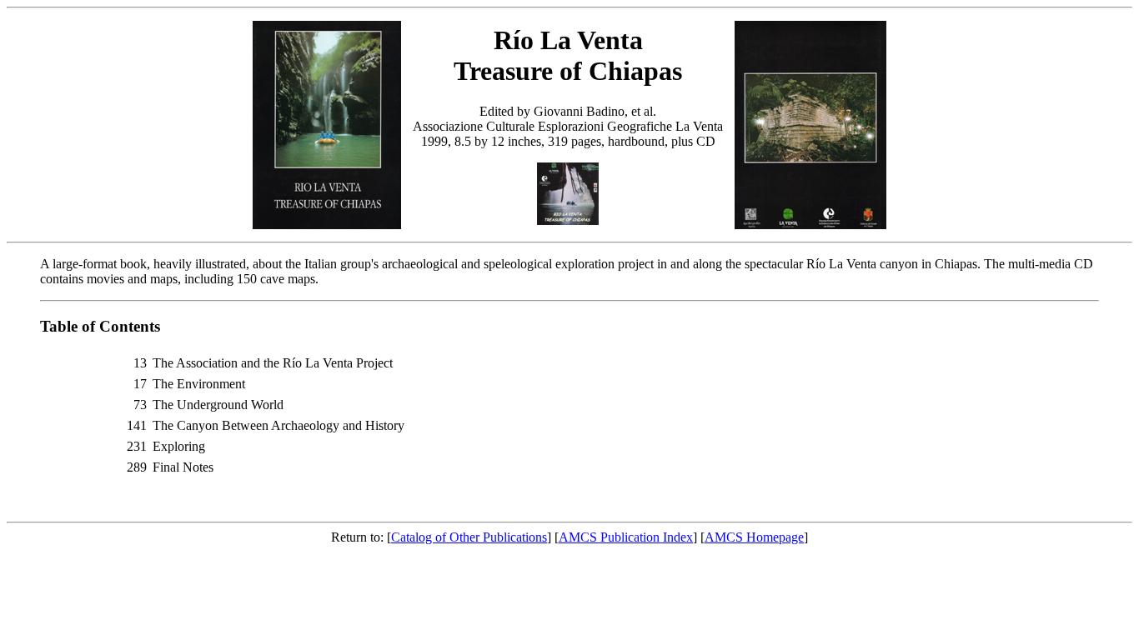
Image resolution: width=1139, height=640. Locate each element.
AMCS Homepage (754, 537)
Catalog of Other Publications (469, 537)
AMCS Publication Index (626, 537)
